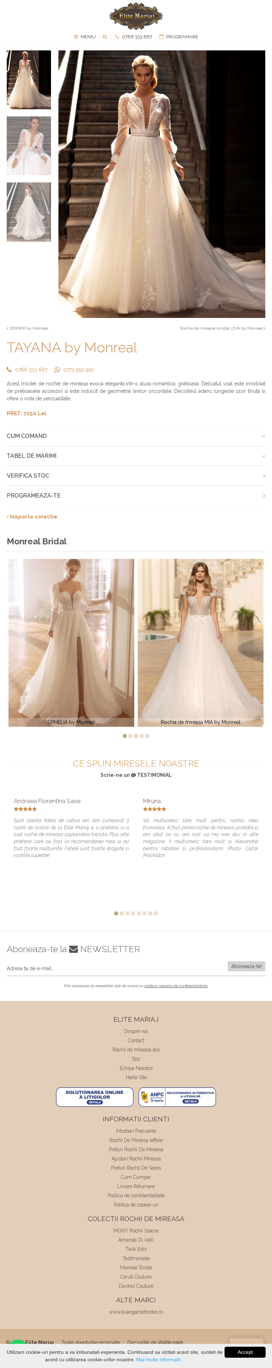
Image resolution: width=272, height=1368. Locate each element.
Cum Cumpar (136, 1177)
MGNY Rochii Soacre (136, 1231)
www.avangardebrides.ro (136, 1312)
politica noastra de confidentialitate (176, 986)
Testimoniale (136, 1258)
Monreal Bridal (136, 1267)
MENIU (88, 36)
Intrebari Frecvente (136, 1131)
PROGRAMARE (181, 36)
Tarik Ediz (136, 1249)
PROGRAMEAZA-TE (34, 495)
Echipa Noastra (136, 1068)
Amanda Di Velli (136, 1240)
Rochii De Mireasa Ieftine (136, 1140)
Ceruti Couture (136, 1277)
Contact (136, 1040)
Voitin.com (170, 1342)
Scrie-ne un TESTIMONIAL (136, 775)
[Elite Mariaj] (136, 16)
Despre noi (136, 1031)
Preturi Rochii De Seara (136, 1168)
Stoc (136, 1059)
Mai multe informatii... (160, 1359)
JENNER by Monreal (28, 328)
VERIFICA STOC (28, 475)
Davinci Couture (136, 1286)
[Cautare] (105, 36)
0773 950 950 (78, 370)
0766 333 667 (136, 36)
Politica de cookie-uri (136, 1205)
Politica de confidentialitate (136, 1195)
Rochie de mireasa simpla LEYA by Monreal (222, 328)
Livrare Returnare (136, 1186)
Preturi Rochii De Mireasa (136, 1149)
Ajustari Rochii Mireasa (136, 1158)
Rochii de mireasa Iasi (136, 1050)
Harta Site (136, 1077)
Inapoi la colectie (32, 516)
